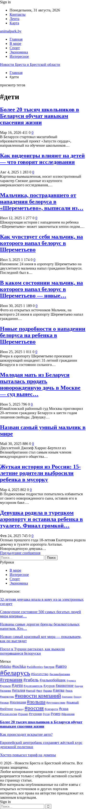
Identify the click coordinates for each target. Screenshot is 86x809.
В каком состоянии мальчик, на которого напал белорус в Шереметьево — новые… (41, 289)
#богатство (39, 674)
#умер (55, 713)
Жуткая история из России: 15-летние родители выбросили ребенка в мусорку (40, 473)
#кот (39, 690)
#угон (46, 714)
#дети (17, 685)
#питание (67, 696)
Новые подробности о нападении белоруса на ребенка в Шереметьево (42, 335)
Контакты (18, 14)
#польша (36, 702)
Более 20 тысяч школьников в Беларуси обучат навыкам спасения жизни (39, 115)
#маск (69, 690)
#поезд (77, 696)
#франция (68, 714)
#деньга (71, 680)
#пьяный (72, 702)
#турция (35, 714)
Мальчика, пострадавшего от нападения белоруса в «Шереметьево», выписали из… (41, 201)
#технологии (8, 714)
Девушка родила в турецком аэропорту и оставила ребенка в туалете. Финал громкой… (41, 519)
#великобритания (59, 674)
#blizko (5, 666)
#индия (79, 686)
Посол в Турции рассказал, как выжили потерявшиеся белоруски (32, 651)
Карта (14, 23)
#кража (47, 690)
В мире (15, 44)
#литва (58, 690)
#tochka (19, 666)
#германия (11, 680)
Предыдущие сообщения (20, 553)
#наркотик (7, 696)
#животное (65, 686)
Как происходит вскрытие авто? (26, 734)
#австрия (49, 666)
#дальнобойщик (53, 680)
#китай (30, 690)
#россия (34, 708)
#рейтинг (6, 709)
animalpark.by (11, 31)
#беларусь (15, 673)
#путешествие (55, 702)
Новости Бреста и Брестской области (30, 65)
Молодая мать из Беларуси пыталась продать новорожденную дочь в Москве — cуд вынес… (40, 384)
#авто (61, 666)
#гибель (31, 679)
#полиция (18, 702)
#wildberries (35, 666)
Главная (16, 39)
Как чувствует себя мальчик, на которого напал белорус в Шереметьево (41, 243)
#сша (63, 708)
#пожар (4, 702)
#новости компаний (38, 696)
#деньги (5, 686)
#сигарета (51, 709)
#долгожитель (33, 686)
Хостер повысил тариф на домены (28, 755)
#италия (18, 690)
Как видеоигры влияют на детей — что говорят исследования (42, 158)
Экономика (19, 52)
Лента (14, 19)
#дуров (49, 686)
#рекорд (19, 709)
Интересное (19, 56)
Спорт (15, 48)
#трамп (23, 714)
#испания (5, 690)
